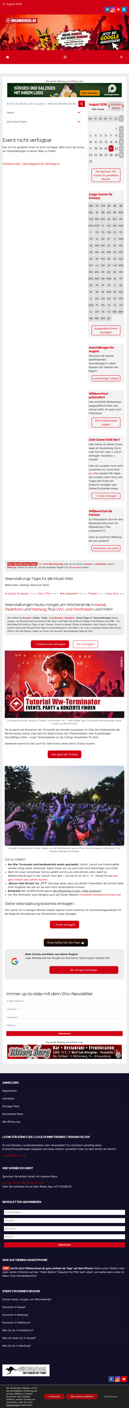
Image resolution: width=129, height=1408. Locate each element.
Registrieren (9, 1090)
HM (121, 245)
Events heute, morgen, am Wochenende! (26, 1299)
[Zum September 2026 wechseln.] (122, 106)
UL (91, 311)
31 (90, 161)
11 (96, 142)
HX (91, 258)
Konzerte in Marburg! (15, 1314)
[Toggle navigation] (65, 57)
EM (114, 225)
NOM (108, 278)
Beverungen (75, 567)
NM (103, 278)
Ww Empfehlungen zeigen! (106, 422)
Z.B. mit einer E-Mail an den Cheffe (23, 1182)
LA (97, 265)
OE (114, 278)
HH (114, 245)
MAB (121, 265)
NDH (97, 278)
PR (109, 285)
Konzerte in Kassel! (13, 1307)
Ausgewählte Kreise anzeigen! (106, 330)
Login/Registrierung (14, 1155)
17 (90, 148)
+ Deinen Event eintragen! (50, 644)
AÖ (96, 205)
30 (121, 154)
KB (97, 258)
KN (108, 258)
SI (91, 298)
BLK (109, 212)
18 (95, 148)
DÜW (97, 225)
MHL (97, 272)
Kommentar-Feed (12, 1114)
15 (116, 142)
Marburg (11, 567)
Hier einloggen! (85, 644)
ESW (121, 225)
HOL (97, 252)
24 (90, 154)
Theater (74, 593)
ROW (109, 292)
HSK (121, 252)
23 (121, 148)
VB (103, 311)
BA (109, 205)
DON (91, 225)
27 (105, 154)
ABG (91, 205)
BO (114, 212)
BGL (91, 212)
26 (100, 154)
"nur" (50, 564)
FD (103, 232)
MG (91, 272)
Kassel (88, 564)
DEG (97, 219)
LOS (115, 265)
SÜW (91, 305)
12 (100, 142)
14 (111, 142)
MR (120, 272)
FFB (109, 232)
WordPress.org (11, 1121)
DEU (103, 219)
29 (116, 154)
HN (91, 252)
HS (114, 252)
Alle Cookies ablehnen (82, 1396)
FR (121, 232)
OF (120, 278)
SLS (109, 298)
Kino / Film (25, 593)
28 (111, 154)
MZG (91, 278)
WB (91, 318)
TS (109, 305)
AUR (103, 205)
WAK (121, 311)
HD (91, 245)
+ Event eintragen (106, 495)
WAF (115, 311)
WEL (97, 318)
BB (115, 205)
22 (116, 148)
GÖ (102, 239)
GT (108, 239)
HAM (120, 239)
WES (103, 318)
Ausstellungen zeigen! (106, 378)
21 (111, 148)
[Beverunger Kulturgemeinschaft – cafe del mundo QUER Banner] (64, 90)
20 (105, 148)
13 (106, 142)
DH (108, 219)
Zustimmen (54, 1396)
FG (114, 232)
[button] (121, 57)
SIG (97, 298)
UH (120, 305)
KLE (103, 258)
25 (95, 154)
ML (114, 272)
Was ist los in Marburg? (16, 1345)
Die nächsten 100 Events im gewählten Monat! (106, 175)
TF (97, 305)
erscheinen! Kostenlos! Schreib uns (99, 894)
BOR (121, 212)
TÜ (114, 305)
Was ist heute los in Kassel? (19, 1338)
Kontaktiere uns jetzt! (105, 548)
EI (103, 225)
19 (100, 148)
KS (115, 258)
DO (120, 219)
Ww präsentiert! (50, 593)
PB (97, 285)
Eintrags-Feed (10, 1106)
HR (102, 252)
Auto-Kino (94, 593)
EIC (108, 225)
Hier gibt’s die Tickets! (64, 754)
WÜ (109, 318)
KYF (91, 265)
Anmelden (8, 1098)
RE (103, 292)
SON (121, 298)
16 (121, 142)
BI (97, 212)
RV (115, 292)
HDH (97, 245)
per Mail (93, 473)
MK (108, 272)
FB (97, 232)
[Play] (64, 684)
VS (109, 311)
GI (97, 239)
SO (114, 298)
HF (108, 245)
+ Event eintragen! (65, 924)
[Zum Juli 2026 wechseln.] (109, 106)
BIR (102, 212)
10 (90, 142)
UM (97, 311)
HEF (103, 245)
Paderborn (101, 564)
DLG (115, 219)
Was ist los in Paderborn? (17, 1330)
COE (91, 219)
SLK (103, 298)
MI (103, 272)
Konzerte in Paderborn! (16, 1322)
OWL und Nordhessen (75, 609)
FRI (91, 239)
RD (97, 292)
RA (121, 285)
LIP (108, 265)
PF (103, 285)
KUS (121, 258)
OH (91, 285)
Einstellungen (13, 1405)
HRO (109, 252)
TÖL (103, 305)
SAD (121, 292)
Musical (113, 593)
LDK (103, 265)
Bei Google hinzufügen (83, 969)
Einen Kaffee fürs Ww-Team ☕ (66, 942)
